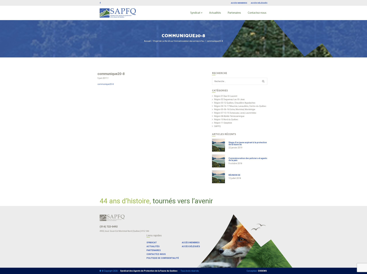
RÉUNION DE (234, 175)
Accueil (147, 41)
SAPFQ (217, 126)
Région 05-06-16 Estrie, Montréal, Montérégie (234, 109)
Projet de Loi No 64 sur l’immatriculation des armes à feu (178, 41)
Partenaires (234, 12)
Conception (257, 271)
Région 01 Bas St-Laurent (225, 96)
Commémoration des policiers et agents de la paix (248, 159)
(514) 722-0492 (109, 226)
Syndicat (195, 12)
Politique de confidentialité (163, 258)
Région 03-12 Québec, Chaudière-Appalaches (234, 103)
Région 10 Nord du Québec (226, 119)
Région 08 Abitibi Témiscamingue (229, 116)
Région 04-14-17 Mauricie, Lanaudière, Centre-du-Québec (240, 106)
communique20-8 (105, 84)
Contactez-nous (257, 12)
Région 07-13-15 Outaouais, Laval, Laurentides (235, 113)
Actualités (215, 12)
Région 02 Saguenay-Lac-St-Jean (229, 99)
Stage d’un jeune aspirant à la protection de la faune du (248, 143)
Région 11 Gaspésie (223, 123)
